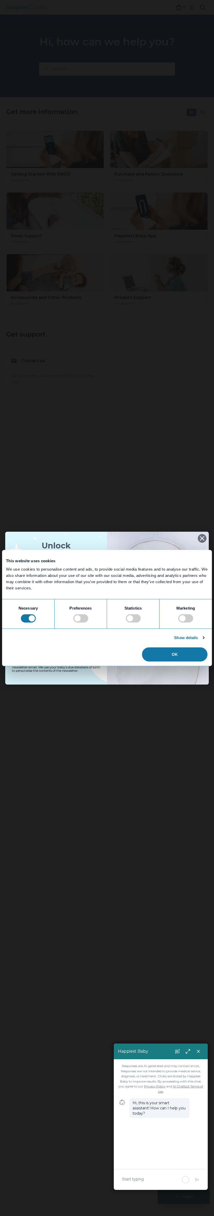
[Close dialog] (202, 538)
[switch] (80, 618)
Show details (186, 637)
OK (175, 654)
